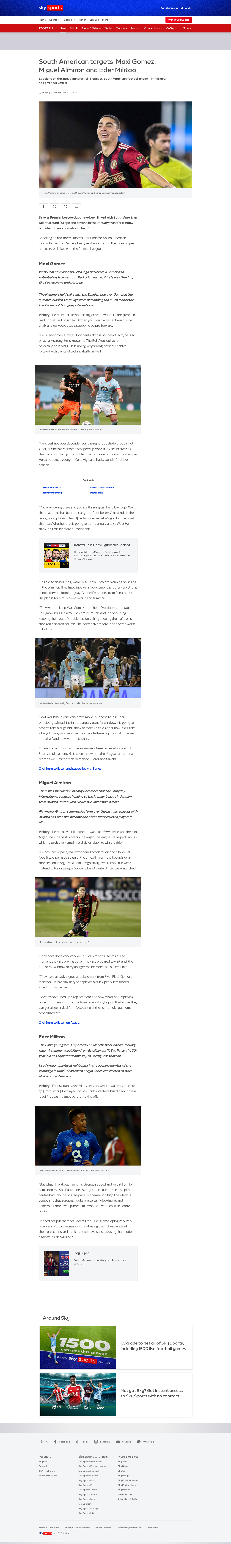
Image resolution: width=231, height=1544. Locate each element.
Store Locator (125, 1494)
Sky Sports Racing (88, 1508)
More (105, 20)
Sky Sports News (87, 1499)
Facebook (64, 1442)
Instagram (105, 1442)
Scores (68, 20)
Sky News (123, 1466)
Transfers (121, 28)
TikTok (84, 1442)
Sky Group (123, 1476)
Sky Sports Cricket (88, 1476)
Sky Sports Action (87, 1494)
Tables (108, 28)
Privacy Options (102, 1528)
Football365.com (48, 1476)
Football (46, 28)
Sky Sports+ (84, 1504)
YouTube (126, 1442)
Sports (53, 20)
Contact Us (152, 1528)
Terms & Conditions (49, 1528)
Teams (135, 28)
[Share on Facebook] (43, 206)
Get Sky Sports (169, 8)
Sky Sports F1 (85, 1485)
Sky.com (122, 1461)
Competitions (152, 28)
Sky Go (121, 1471)
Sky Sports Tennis (87, 1490)
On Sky (170, 28)
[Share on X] (54, 206)
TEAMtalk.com (47, 1471)
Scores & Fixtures (91, 28)
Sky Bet (94, 20)
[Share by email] (76, 206)
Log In (188, 8)
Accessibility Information (129, 1528)
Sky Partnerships (127, 1485)
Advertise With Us (127, 1499)
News (63, 28)
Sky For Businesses (128, 1480)
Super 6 (43, 1466)
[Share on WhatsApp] (65, 206)
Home (42, 20)
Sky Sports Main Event (90, 1461)
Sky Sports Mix (86, 1513)
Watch (82, 20)
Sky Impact (124, 1490)
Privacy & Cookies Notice (76, 1528)
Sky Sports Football (88, 1471)
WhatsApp (148, 1442)
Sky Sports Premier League (92, 1466)
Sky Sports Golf (86, 1480)
